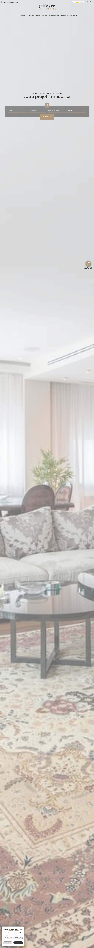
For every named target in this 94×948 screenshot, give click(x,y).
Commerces (30, 15)
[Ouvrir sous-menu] (76, 15)
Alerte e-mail (64, 15)
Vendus (38, 15)
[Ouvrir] (47, 105)
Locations (44, 15)
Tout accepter (18, 942)
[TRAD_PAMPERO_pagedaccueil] (47, 10)
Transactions (21, 15)
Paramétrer (8, 942)
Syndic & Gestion (54, 15)
